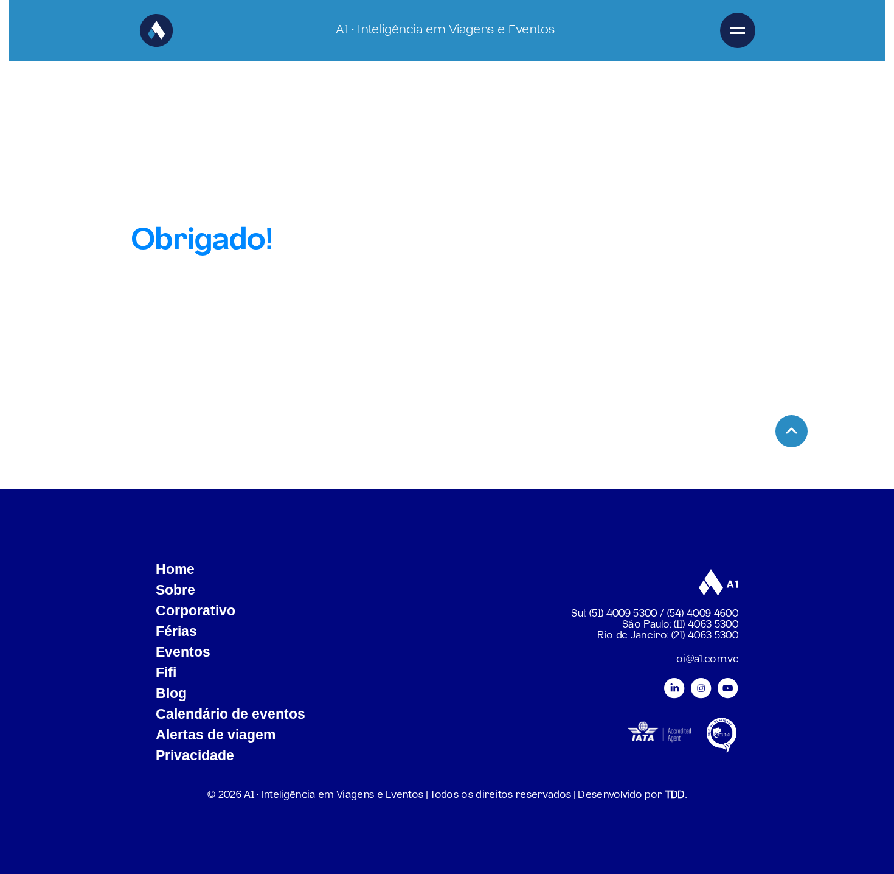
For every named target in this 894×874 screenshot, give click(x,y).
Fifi (166, 672)
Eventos (183, 652)
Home (175, 569)
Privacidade (195, 755)
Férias (176, 631)
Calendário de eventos (230, 714)
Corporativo (195, 610)
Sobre (175, 590)
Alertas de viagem (215, 735)
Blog (171, 693)
